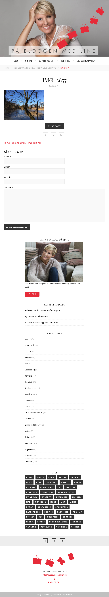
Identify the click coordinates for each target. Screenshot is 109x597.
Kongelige (47, 492)
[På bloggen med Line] (54, 29)
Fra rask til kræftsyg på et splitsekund (42, 322)
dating (63, 477)
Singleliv (28, 449)
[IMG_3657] (54, 105)
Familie (28, 357)
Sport (29, 522)
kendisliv (31, 492)
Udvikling (46, 527)
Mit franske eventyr (34, 412)
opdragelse (44, 507)
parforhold (33, 512)
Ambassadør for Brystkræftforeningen (42, 310)
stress (41, 522)
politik (27, 431)
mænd (73, 502)
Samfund (28, 443)
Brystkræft (30, 345)
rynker (30, 517)
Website (8, 177)
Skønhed (28, 455)
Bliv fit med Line (46, 60)
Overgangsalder (32, 424)
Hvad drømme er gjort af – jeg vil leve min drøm (34, 68)
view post (54, 126)
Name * (7, 156)
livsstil (76, 497)
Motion (28, 418)
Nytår (29, 507)
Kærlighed (62, 497)
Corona (28, 351)
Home (6, 68)
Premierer (63, 512)
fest (38, 482)
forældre (51, 482)
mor (63, 502)
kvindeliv (31, 497)
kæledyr (46, 497)
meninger (40, 502)
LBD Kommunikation (86, 60)
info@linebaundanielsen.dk (54, 574)
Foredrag (65, 60)
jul (59, 487)
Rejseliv (77, 512)
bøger (40, 477)
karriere (70, 487)
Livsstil (28, 400)
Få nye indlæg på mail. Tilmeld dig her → (24, 142)
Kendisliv (29, 382)
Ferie (29, 482)
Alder (27, 339)
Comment (8, 187)
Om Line (28, 60)
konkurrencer (66, 492)
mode (53, 502)
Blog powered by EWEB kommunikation (54, 594)
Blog (16, 60)
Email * (7, 166)
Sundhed (28, 461)
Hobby (77, 482)
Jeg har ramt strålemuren (36, 316)
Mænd (27, 406)
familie (75, 477)
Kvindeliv (29, 394)
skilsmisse (53, 517)
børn (51, 477)
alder (29, 477)
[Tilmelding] (54, 262)
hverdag (31, 487)
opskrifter (61, 507)
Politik (48, 512)
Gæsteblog (30, 369)
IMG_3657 (54, 80)
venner (75, 527)
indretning (46, 487)
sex (40, 517)
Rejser (28, 437)
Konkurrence (30, 388)
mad (28, 502)
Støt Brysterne (58, 522)
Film (26, 363)
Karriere (28, 375)
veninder (61, 527)
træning (31, 527)
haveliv (65, 482)
